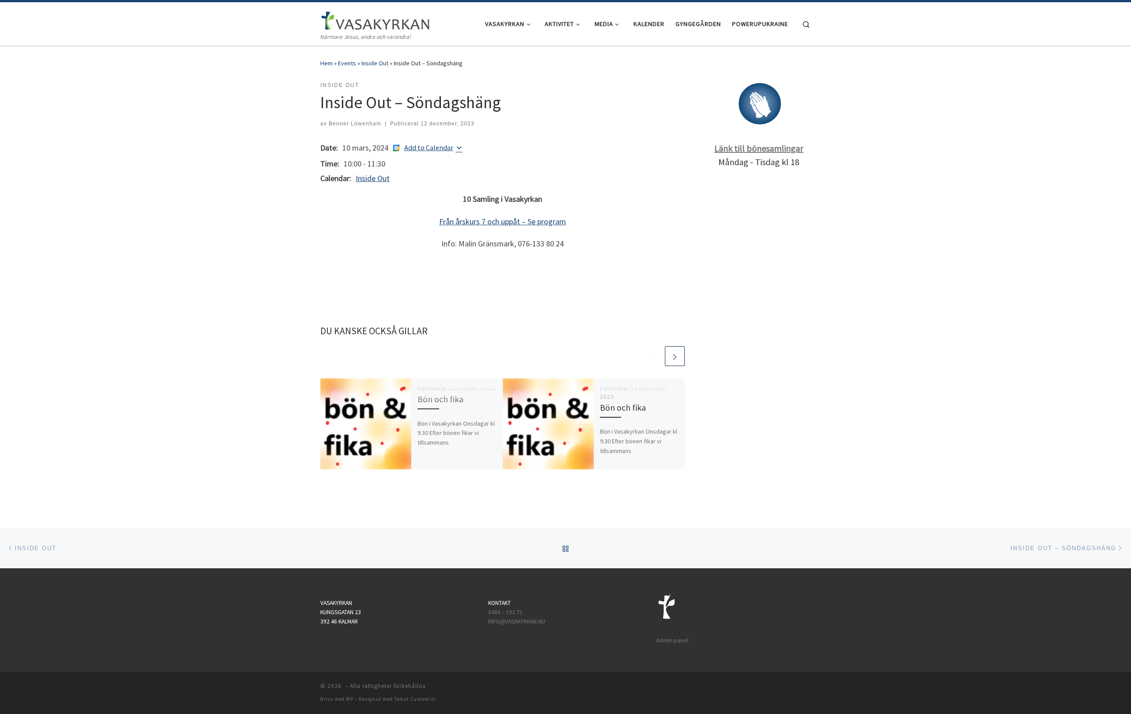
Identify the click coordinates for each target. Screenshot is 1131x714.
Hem (326, 63)
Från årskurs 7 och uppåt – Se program (502, 221)
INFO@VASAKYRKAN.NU (516, 621)
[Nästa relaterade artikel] (675, 356)
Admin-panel (672, 640)
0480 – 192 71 (506, 612)
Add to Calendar (428, 147)
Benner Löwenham (355, 124)
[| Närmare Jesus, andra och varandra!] (375, 18)
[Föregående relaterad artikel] (654, 356)
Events (347, 63)
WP (349, 699)
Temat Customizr (415, 699)
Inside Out (374, 63)
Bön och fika (440, 399)
